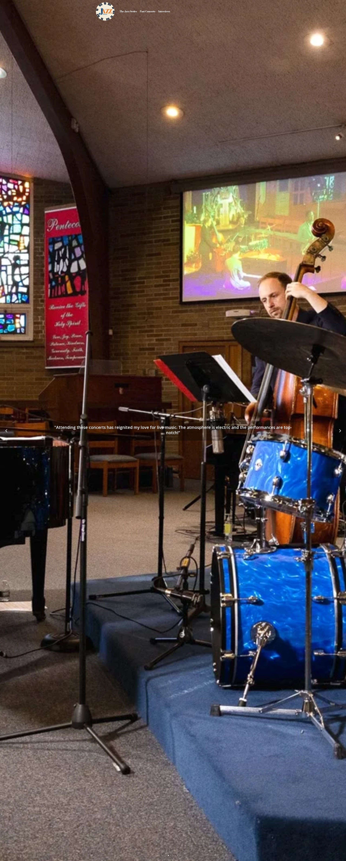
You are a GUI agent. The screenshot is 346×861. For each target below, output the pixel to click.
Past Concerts (147, 11)
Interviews (164, 11)
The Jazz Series (128, 11)
